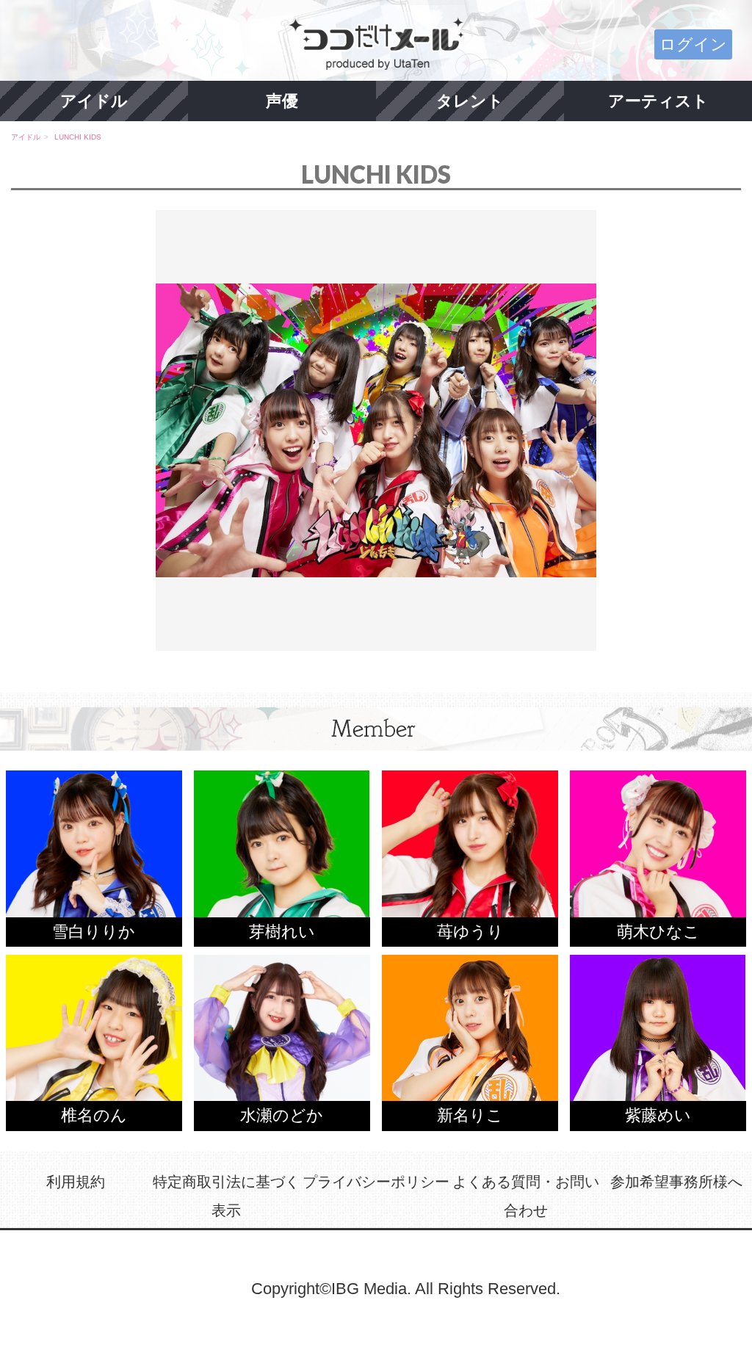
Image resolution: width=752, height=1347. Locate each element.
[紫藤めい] (658, 1041)
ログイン (693, 44)
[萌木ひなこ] (658, 857)
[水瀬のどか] (282, 1041)
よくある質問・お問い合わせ (525, 1196)
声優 (282, 101)
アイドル (94, 101)
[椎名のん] (94, 1041)
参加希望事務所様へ (676, 1182)
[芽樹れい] (282, 857)
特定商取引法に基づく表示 (226, 1196)
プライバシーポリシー (376, 1182)
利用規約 (75, 1182)
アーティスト (658, 101)
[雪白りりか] (94, 857)
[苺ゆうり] (470, 857)
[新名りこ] (470, 1041)
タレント (470, 101)
